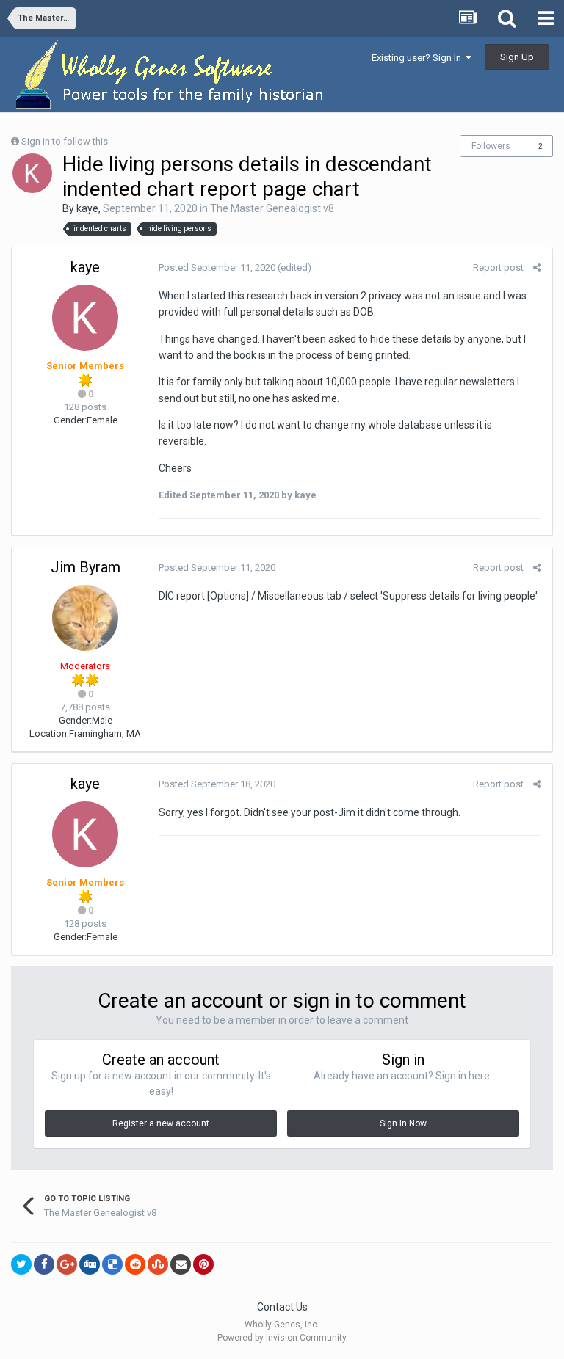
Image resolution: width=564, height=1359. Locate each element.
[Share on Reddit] (135, 1264)
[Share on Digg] (89, 1264)
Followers (490, 146)
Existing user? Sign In (419, 57)
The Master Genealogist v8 (272, 208)
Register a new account (160, 1123)
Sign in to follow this (64, 141)
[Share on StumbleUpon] (158, 1264)
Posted (217, 267)
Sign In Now (403, 1123)
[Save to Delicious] (112, 1264)
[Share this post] (537, 267)
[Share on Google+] (67, 1264)
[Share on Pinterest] (203, 1264)
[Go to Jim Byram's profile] (85, 618)
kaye (87, 208)
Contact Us (282, 1307)
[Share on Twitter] (21, 1264)
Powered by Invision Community (282, 1338)
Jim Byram (85, 567)
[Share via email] (180, 1264)
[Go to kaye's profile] (32, 173)
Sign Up (517, 56)
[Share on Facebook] (44, 1264)
